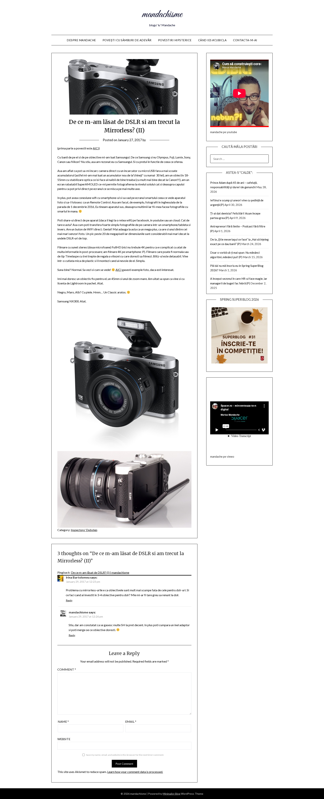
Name (63, 721)
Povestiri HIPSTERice (175, 40)
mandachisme (162, 14)
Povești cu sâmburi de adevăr (127, 40)
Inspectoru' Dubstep (84, 530)
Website (63, 739)
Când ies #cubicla (212, 40)
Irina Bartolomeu (78, 577)
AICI (96, 148)
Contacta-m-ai (245, 40)
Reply (69, 600)
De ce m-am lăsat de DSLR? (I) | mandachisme (100, 572)
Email (130, 721)
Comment (66, 669)
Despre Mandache (81, 40)
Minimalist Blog (171, 793)
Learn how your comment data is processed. (135, 772)
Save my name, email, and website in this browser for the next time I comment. (125, 754)
